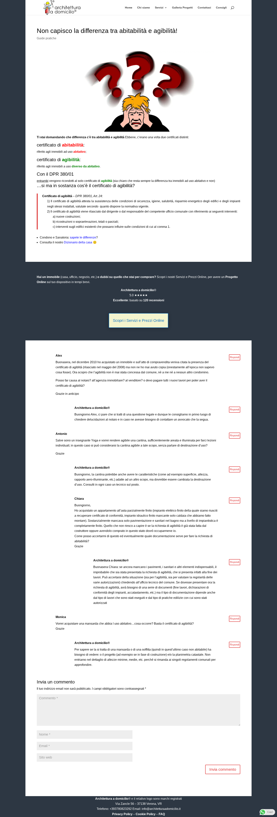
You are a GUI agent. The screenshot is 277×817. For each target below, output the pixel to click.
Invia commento (222, 769)
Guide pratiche (46, 38)
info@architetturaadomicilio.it (161, 808)
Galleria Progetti (182, 7)
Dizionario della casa (78, 242)
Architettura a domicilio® (92, 407)
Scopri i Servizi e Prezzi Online (138, 320)
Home (128, 7)
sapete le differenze (83, 237)
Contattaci (204, 7)
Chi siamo (143, 7)
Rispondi (234, 357)
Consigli (221, 7)
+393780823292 (121, 808)
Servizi (159, 7)
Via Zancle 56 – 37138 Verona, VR (138, 803)
